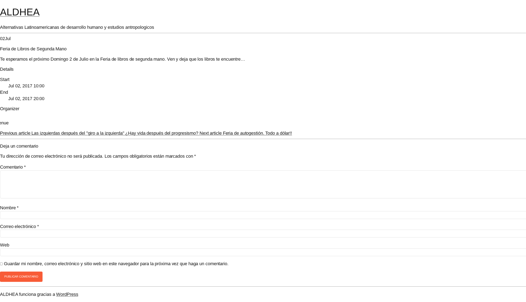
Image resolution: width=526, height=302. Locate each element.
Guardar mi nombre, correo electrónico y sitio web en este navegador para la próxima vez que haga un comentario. (116, 263)
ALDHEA (19, 12)
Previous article (99, 133)
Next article (246, 133)
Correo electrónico (19, 226)
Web (4, 245)
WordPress (67, 294)
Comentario (13, 167)
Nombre (9, 207)
